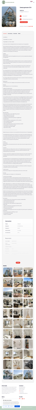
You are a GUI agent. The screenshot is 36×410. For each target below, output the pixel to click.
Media (19, 33)
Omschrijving (10, 33)
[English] (32, 1)
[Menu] (33, 2)
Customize (5, 406)
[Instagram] (32, 26)
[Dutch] (30, 1)
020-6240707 (24, 16)
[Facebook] (19, 398)
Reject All (11, 406)
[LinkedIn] (22, 398)
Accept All (17, 406)
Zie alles (18, 262)
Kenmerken (15, 33)
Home (2, 398)
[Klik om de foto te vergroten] (7, 23)
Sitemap (23, 407)
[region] (11, 403)
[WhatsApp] (29, 26)
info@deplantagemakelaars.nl (27, 19)
